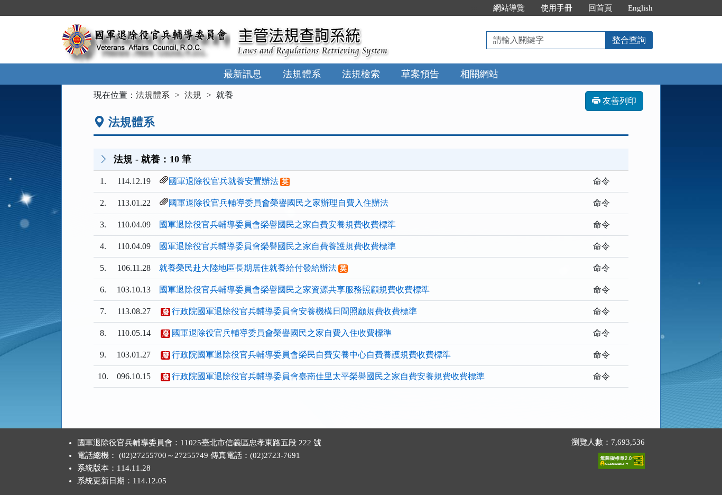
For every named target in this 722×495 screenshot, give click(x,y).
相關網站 (479, 74)
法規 (192, 94)
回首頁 (600, 8)
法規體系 (302, 74)
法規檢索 (361, 74)
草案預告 (420, 74)
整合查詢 (629, 39)
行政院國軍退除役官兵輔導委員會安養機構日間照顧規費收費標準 (294, 311)
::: (474, 8)
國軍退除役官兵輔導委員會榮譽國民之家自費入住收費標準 (282, 332)
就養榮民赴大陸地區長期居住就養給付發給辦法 (248, 267)
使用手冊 (556, 8)
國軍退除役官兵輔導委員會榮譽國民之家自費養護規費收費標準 (277, 246)
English (640, 8)
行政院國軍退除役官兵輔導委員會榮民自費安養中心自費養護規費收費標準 (311, 354)
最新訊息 (243, 74)
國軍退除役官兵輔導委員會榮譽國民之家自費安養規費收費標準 (277, 224)
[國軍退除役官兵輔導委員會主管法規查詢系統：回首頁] (145, 22)
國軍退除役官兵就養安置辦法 (224, 181)
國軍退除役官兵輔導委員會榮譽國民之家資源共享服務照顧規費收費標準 (294, 289)
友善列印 (618, 100)
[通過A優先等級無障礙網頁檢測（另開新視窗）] (621, 458)
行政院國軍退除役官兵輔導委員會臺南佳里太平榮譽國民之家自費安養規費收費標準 (328, 376)
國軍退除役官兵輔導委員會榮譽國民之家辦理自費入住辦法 (278, 202)
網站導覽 (509, 8)
